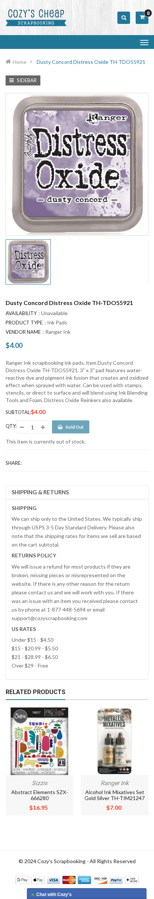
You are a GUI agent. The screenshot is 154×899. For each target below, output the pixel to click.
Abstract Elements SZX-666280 (39, 795)
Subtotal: (18, 412)
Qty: (11, 426)
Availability (21, 313)
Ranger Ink (58, 332)
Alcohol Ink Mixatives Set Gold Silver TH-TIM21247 (114, 795)
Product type (24, 323)
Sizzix (39, 783)
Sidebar (26, 80)
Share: (14, 463)
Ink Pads (57, 322)
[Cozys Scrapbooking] (77, 879)
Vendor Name (23, 332)
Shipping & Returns (40, 492)
